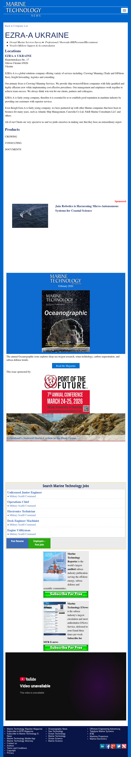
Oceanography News (57, 729)
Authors (10, 746)
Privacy (10, 753)
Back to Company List (16, 25)
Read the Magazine (66, 365)
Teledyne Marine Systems (102, 731)
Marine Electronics (98, 739)
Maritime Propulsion (99, 736)
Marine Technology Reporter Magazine (24, 729)
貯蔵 (92, 733)
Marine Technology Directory (20, 741)
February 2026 (65, 286)
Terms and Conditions (17, 748)
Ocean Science (55, 738)
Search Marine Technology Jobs (66, 485)
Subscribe (66, 594)
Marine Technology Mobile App (21, 738)
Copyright (11, 750)
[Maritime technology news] (23, 12)
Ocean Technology (57, 733)
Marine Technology (57, 736)
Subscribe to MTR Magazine (20, 731)
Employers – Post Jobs (39, 542)
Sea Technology (55, 731)
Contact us (12, 743)
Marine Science (55, 741)
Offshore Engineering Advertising (105, 729)
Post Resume (17, 541)
